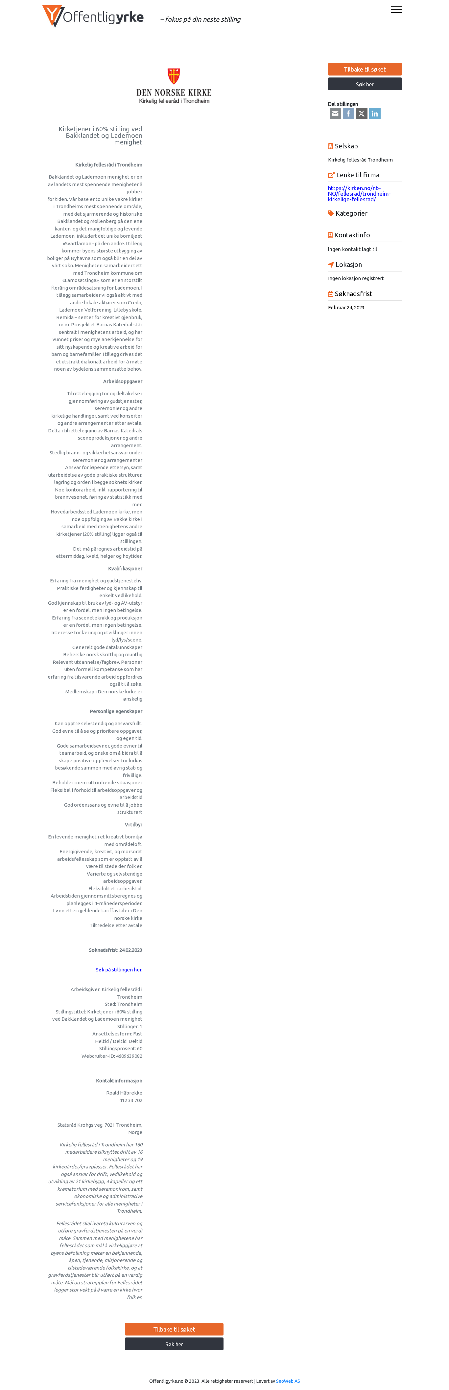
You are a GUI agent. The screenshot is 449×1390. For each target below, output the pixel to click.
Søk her (174, 1344)
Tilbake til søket (174, 1329)
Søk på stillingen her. (119, 969)
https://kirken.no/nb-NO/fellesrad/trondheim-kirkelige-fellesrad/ (359, 193)
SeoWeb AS (288, 1381)
